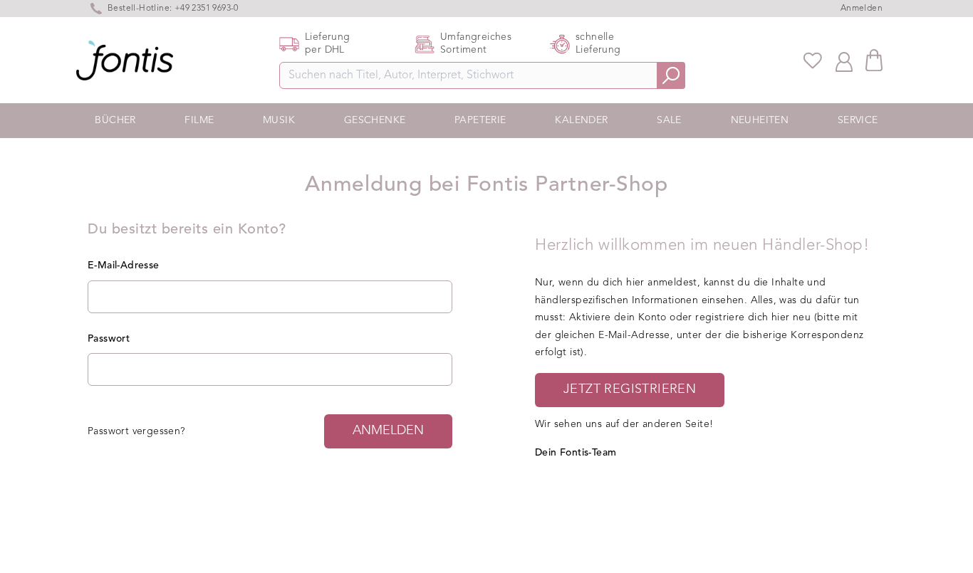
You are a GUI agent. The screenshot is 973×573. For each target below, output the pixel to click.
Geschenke (375, 120)
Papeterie (480, 120)
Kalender (581, 120)
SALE (669, 120)
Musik (279, 120)
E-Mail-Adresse (124, 265)
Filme (199, 120)
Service (858, 120)
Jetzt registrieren (629, 389)
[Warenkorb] (874, 60)
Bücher (115, 120)
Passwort (109, 339)
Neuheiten (760, 120)
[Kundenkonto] (844, 60)
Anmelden (862, 8)
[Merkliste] (813, 60)
